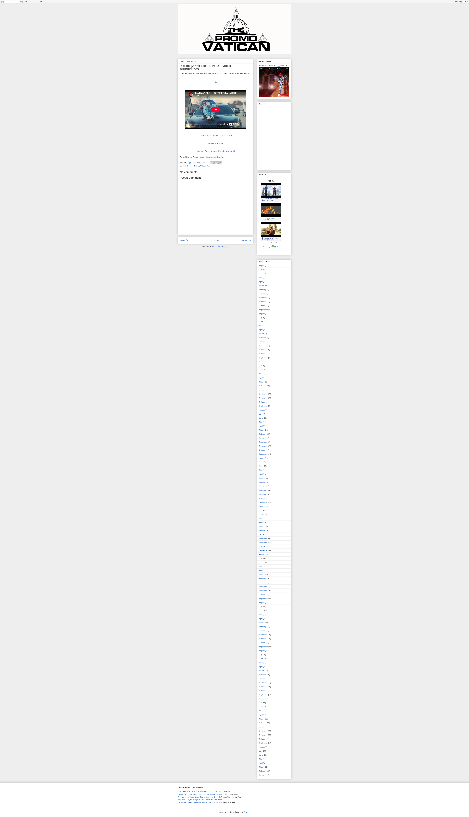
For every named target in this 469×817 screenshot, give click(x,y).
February (262, 290)
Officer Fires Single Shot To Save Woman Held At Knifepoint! (199, 791)
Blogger (246, 812)
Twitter (207, 151)
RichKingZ (195, 166)
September (263, 310)
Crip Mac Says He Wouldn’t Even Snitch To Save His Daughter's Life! (202, 794)
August (262, 266)
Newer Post (185, 240)
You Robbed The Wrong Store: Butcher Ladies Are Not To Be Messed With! (204, 797)
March (261, 286)
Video (209, 166)
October (262, 306)
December (263, 298)
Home (216, 240)
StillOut (203, 166)
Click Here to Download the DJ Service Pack (215, 136)
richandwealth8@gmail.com (215, 157)
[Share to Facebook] (218, 162)
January (262, 294)
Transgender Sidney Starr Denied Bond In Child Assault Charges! (201, 802)
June (261, 273)
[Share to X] (216, 162)
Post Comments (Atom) (220, 246)
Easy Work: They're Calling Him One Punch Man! (195, 800)
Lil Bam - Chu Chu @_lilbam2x (273, 65)
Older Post (246, 240)
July (260, 269)
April (261, 282)
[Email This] (211, 162)
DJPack (188, 166)
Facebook (200, 151)
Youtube (222, 151)
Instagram (214, 151)
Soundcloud (230, 151)
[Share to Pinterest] (220, 162)
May (260, 278)
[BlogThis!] (214, 162)
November (263, 302)
